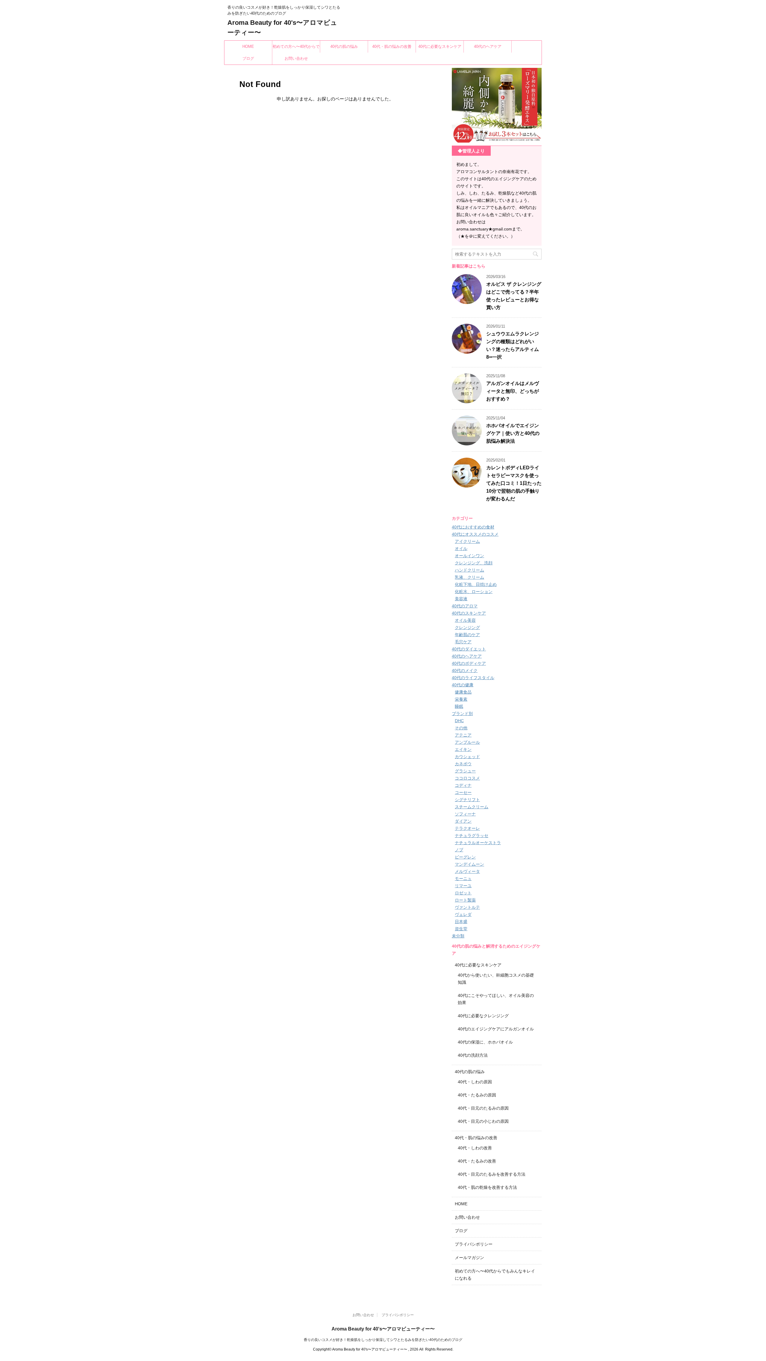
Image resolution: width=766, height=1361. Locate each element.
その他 (461, 727)
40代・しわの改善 (475, 1147)
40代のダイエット (469, 649)
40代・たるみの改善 (477, 1161)
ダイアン (463, 821)
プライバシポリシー (474, 1244)
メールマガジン (469, 1257)
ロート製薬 (465, 900)
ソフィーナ (465, 814)
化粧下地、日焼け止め (476, 584)
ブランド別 (462, 713)
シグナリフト (467, 799)
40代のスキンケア (469, 613)
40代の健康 (462, 684)
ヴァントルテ (467, 907)
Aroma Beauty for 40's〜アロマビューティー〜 (383, 1328)
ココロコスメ (467, 778)
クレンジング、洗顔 (474, 562)
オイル (461, 548)
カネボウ (463, 763)
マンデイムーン (469, 864)
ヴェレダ (463, 914)
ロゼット (463, 892)
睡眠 (459, 706)
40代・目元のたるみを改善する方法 (491, 1174)
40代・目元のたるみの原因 (483, 1108)
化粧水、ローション (474, 591)
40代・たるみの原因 (477, 1095)
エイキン (463, 749)
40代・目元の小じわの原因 (483, 1121)
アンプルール (467, 742)
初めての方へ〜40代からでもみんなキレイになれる (296, 48)
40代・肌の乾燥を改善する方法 (487, 1187)
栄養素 (461, 699)
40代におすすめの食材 (473, 527)
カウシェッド (467, 756)
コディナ (463, 785)
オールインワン (469, 555)
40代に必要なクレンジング (483, 1015)
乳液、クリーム (469, 577)
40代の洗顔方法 (473, 1055)
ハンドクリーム (469, 570)
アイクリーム (467, 541)
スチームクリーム (471, 806)
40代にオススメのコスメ (475, 534)
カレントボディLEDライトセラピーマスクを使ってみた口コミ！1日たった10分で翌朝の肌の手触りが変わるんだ (514, 483)
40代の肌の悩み (344, 46)
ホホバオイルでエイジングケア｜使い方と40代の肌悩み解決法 (512, 433)
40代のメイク (465, 670)
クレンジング (467, 627)
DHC (459, 720)
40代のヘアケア (487, 46)
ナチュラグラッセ (471, 835)
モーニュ (463, 878)
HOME (248, 46)
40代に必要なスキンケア (439, 46)
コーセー (463, 792)
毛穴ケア (463, 641)
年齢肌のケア (467, 634)
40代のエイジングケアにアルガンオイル (496, 1029)
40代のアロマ (465, 606)
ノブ (459, 849)
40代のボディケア (469, 663)
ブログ (248, 58)
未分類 (458, 936)
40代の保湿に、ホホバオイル (485, 1042)
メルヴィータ (467, 871)
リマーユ (463, 885)
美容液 (461, 598)
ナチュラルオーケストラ (478, 842)
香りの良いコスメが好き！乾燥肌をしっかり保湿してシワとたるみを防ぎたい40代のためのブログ (383, 1340)
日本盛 (461, 921)
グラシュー (465, 771)
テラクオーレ (467, 828)
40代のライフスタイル (473, 677)
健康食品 (463, 692)
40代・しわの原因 (475, 1081)
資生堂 (461, 928)
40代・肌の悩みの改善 (391, 46)
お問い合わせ (296, 58)
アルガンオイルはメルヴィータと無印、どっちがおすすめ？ (512, 391)
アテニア (463, 735)
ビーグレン (465, 857)
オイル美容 (465, 620)
